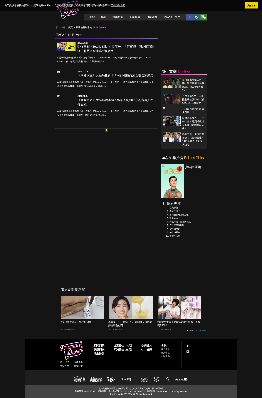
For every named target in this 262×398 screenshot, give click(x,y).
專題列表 (99, 349)
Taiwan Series (171, 17)
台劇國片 (151, 17)
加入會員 (165, 349)
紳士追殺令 (175, 232)
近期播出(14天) (123, 345)
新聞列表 (99, 345)
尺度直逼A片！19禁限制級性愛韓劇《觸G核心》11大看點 (193, 99)
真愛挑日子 (175, 211)
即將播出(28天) (123, 349)
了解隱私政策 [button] (118, 5)
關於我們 (64, 362)
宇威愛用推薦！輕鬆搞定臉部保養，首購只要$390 (178, 324)
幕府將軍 (174, 203)
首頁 (70, 27)
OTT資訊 (146, 349)
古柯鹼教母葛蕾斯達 (179, 214)
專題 (103, 17)
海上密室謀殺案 (177, 225)
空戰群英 (174, 207)
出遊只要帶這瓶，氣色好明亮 (75, 322)
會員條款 (165, 352)
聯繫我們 (78, 366)
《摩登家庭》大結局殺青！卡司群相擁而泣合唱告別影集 (115, 75)
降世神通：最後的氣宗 (180, 221)
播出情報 (118, 17)
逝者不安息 (175, 236)
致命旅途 (174, 218)
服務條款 (78, 362)
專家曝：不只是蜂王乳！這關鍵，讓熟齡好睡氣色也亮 (130, 324)
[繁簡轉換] (203, 17)
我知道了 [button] (251, 5)
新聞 (92, 17)
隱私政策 (64, 366)
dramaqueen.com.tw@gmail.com (172, 391)
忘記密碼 (165, 356)
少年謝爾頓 (175, 228)
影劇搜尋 (134, 17)
